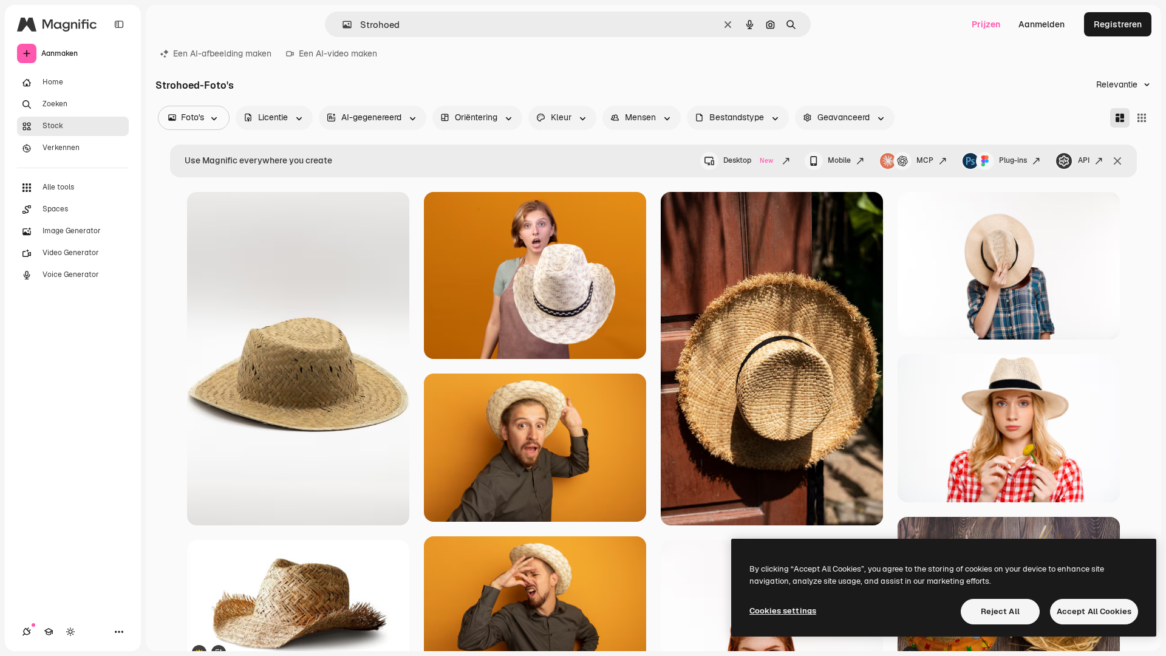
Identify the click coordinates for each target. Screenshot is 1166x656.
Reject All (1000, 611)
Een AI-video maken (338, 53)
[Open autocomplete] (342, 24)
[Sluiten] (1117, 161)
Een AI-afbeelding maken (222, 53)
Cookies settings (782, 611)
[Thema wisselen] (70, 631)
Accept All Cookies (1094, 611)
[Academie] (48, 631)
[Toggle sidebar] (119, 24)
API (1083, 160)
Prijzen (986, 24)
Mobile (839, 160)
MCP (924, 160)
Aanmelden (1041, 24)
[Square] (1141, 118)
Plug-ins (1013, 160)
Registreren (1118, 24)
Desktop (748, 160)
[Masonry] (1120, 118)
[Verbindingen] (26, 631)
